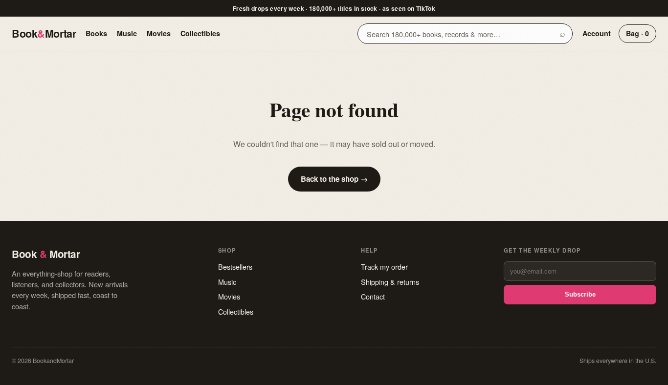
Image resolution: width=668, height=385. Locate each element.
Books (96, 33)
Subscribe (580, 294)
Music (127, 33)
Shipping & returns (390, 282)
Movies (159, 33)
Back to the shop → (334, 178)
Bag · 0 (637, 33)
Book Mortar (44, 33)
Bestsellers (235, 266)
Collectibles (200, 33)
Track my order (384, 266)
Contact (373, 296)
